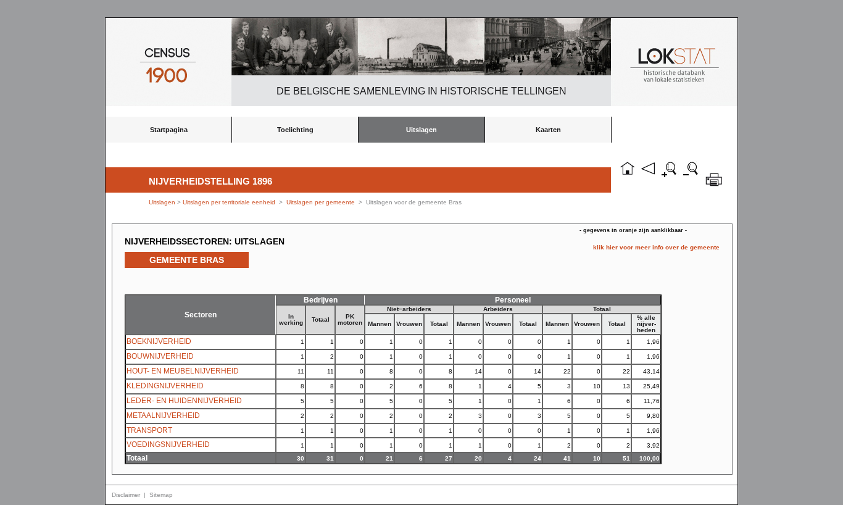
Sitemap (161, 494)
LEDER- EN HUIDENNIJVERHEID (184, 400)
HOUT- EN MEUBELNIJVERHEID (183, 371)
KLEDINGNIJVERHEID (165, 386)
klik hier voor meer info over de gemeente (656, 247)
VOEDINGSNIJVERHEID (168, 444)
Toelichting (295, 129)
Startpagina (169, 129)
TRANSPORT (149, 430)
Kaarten (548, 129)
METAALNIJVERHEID (163, 415)
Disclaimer (126, 494)
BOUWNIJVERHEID (160, 356)
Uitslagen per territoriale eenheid (230, 202)
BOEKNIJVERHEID (159, 341)
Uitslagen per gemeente (320, 202)
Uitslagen (421, 129)
